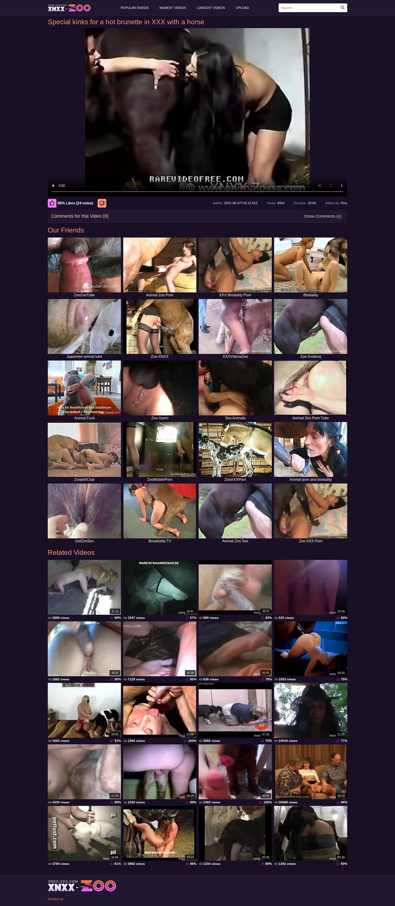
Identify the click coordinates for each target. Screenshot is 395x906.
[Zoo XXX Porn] (310, 511)
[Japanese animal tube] (84, 326)
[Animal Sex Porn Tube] (310, 388)
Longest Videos (211, 8)
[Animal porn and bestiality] (310, 449)
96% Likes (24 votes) (75, 203)
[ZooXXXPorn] (235, 449)
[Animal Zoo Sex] (235, 511)
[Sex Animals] (235, 388)
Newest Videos (173, 8)
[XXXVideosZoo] (235, 326)
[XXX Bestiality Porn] (235, 265)
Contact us (55, 899)
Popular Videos (135, 8)
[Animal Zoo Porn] (159, 265)
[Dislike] (102, 203)
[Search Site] (343, 7)
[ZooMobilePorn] (159, 449)
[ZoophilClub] (84, 449)
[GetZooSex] (84, 511)
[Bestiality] (310, 265)
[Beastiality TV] (159, 511)
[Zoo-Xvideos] (310, 326)
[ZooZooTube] (84, 265)
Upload (242, 8)
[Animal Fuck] (84, 388)
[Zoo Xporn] (159, 388)
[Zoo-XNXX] (159, 326)
